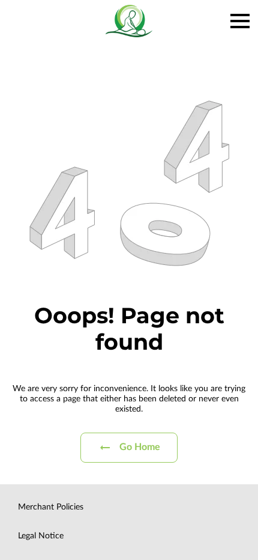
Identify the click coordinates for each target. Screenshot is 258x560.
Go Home (140, 447)
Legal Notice (41, 536)
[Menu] (240, 21)
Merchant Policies (50, 507)
